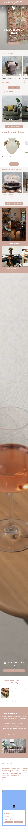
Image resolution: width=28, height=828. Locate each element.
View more (14, 43)
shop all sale (14, 87)
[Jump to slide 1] (23, 226)
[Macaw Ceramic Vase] (12, 145)
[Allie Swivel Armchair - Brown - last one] (12, 66)
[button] (2, 8)
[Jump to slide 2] (17, 229)
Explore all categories (14, 126)
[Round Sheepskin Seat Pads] (12, 182)
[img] (14, 682)
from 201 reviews (13, 683)
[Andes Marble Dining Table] (12, 256)
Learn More (8, 734)
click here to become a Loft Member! (14, 670)
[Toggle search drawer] (5, 8)
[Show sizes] (20, 75)
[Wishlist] (23, 8)
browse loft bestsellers (14, 203)
